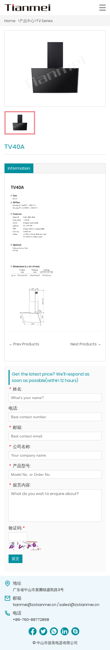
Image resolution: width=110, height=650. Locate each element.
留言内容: (20, 485)
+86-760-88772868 (31, 619)
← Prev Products (24, 344)
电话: (13, 408)
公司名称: (20, 447)
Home (9, 20)
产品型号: (20, 466)
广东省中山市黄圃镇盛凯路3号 (38, 589)
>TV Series (43, 20)
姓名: (15, 389)
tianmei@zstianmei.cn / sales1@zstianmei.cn (56, 604)
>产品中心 (26, 20)
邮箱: (15, 427)
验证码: (16, 528)
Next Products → (85, 344)
